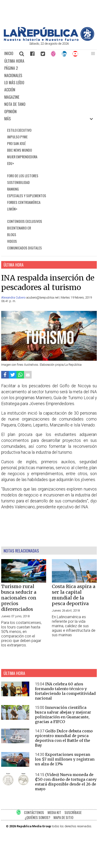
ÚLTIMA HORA (14, 61)
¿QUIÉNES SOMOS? (37, 817)
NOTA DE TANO (14, 104)
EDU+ (10, 163)
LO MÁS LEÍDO (14, 82)
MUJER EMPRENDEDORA (22, 156)
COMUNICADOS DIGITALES (24, 247)
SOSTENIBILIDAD (18, 182)
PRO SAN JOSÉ (16, 143)
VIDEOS (12, 241)
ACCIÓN (9, 90)
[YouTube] (75, 53)
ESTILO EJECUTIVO (19, 130)
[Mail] (28, 375)
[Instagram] (53, 53)
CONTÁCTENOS (34, 812)
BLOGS (11, 234)
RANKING (13, 189)
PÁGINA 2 (11, 68)
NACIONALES (13, 75)
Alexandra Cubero (13, 297)
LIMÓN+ (12, 208)
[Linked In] (64, 53)
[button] (93, 53)
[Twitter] (43, 53)
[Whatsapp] (20, 375)
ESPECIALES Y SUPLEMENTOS (26, 195)
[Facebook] (32, 53)
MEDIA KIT (54, 812)
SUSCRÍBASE (73, 812)
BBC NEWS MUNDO (19, 150)
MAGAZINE (11, 97)
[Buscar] (21, 53)
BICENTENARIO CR (19, 227)
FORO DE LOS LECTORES (22, 175)
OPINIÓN (10, 111)
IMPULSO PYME (17, 136)
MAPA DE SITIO (63, 817)
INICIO (8, 53)
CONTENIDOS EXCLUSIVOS (24, 221)
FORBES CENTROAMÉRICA (23, 202)
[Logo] (49, 39)
